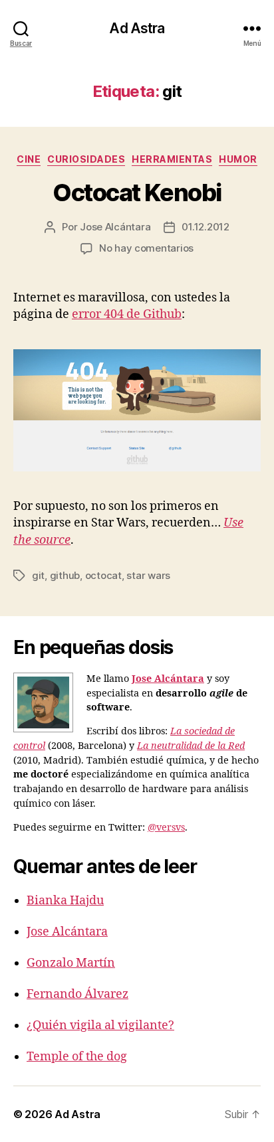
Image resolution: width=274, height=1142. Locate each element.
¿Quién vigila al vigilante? (100, 1025)
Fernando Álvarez (77, 994)
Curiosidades (86, 159)
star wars (148, 575)
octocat (103, 575)
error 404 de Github (127, 314)
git (38, 575)
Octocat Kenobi (137, 192)
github (65, 575)
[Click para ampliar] (137, 410)
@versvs (166, 828)
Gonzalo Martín (71, 963)
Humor (238, 159)
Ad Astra (136, 28)
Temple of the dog (77, 1056)
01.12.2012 (205, 226)
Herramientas (172, 159)
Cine (29, 159)
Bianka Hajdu (65, 900)
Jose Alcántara (115, 226)
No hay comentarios (146, 248)
